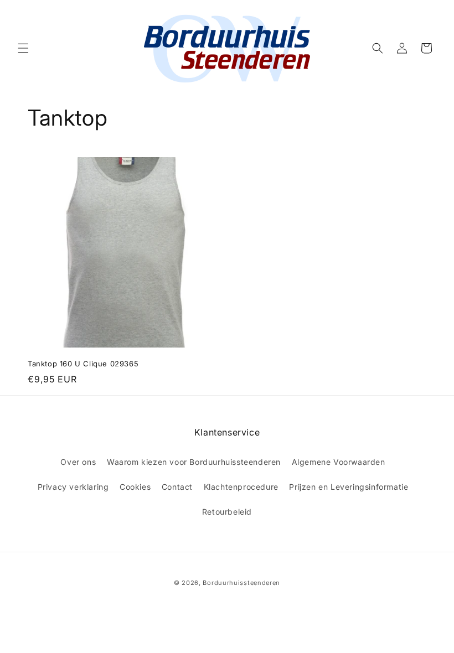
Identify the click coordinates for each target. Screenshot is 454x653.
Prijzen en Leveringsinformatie (348, 486)
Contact (177, 486)
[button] (23, 48)
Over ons (78, 462)
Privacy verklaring (73, 486)
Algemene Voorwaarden (338, 462)
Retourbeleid (227, 511)
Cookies (135, 486)
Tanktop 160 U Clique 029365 (83, 363)
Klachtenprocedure (241, 486)
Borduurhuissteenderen (241, 583)
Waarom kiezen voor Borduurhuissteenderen (194, 462)
